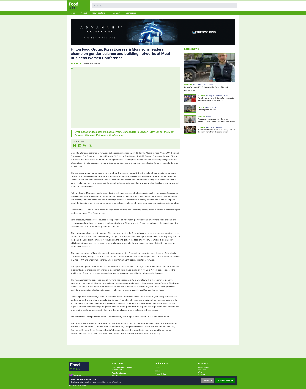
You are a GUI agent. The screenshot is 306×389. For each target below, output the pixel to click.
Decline (206, 380)
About (84, 13)
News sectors (98, 13)
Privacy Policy (160, 374)
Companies (131, 13)
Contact (116, 13)
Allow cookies (224, 380)
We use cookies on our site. (84, 379)
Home (72, 13)
